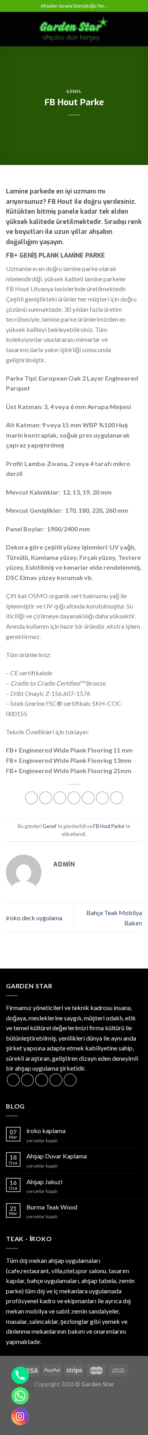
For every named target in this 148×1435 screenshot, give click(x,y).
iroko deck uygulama (34, 917)
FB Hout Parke (108, 826)
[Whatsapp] (20, 1396)
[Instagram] (20, 1416)
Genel (74, 92)
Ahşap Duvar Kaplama (56, 1156)
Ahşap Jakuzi (44, 1181)
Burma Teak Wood (51, 1207)
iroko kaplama (46, 1130)
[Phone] (20, 1375)
